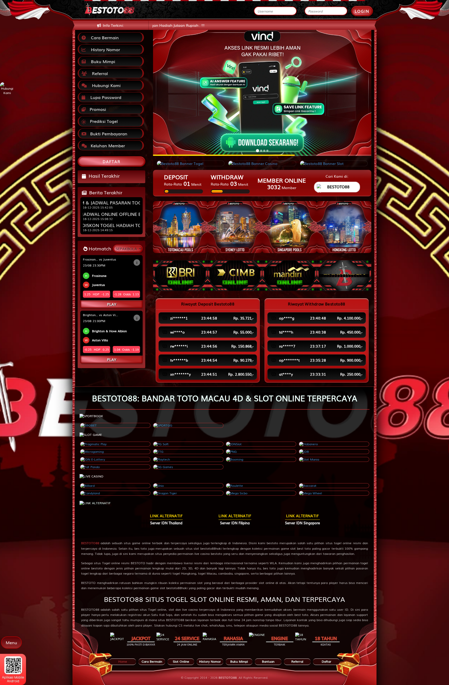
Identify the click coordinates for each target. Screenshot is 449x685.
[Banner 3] (289, 227)
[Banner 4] (344, 227)
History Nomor (104, 49)
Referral (98, 73)
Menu (11, 642)
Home (122, 661)
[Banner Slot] (334, 163)
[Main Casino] (115, 485)
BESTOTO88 (90, 543)
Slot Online (181, 661)
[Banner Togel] (190, 163)
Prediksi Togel (103, 121)
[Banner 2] (235, 227)
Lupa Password (104, 97)
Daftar (326, 661)
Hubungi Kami (105, 85)
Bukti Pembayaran (108, 133)
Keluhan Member (107, 145)
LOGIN (362, 11)
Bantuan (268, 661)
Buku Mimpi (101, 61)
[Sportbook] (115, 425)
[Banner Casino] (262, 163)
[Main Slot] (115, 444)
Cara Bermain (103, 37)
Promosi (97, 109)
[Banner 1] (180, 227)
